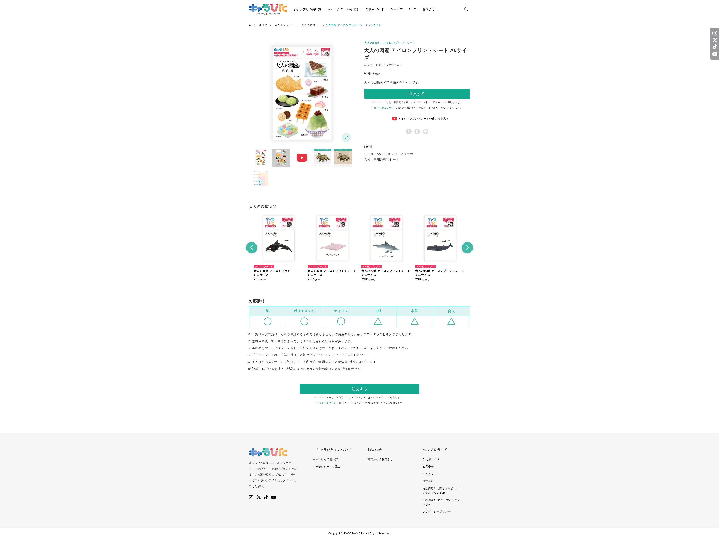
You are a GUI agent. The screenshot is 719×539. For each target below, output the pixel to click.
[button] (251, 247)
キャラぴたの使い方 (307, 9)
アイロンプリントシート (399, 42)
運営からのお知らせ (380, 459)
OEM (412, 9)
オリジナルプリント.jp (386, 108)
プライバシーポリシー (437, 511)
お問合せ (428, 9)
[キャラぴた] (268, 9)
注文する (417, 94)
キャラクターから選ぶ (343, 9)
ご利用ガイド (374, 9)
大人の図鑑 (371, 42)
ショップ (396, 9)
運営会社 (428, 481)
